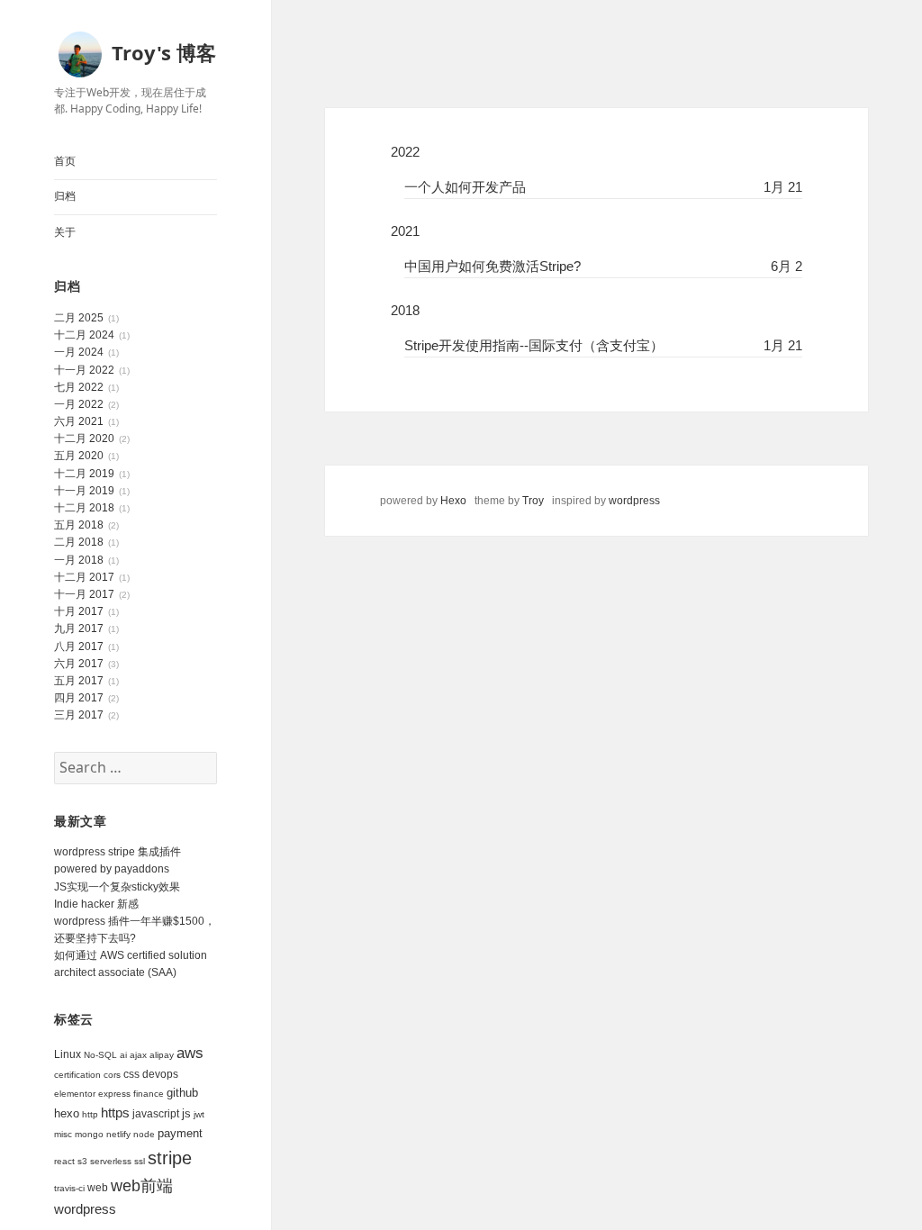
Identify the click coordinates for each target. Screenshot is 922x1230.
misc (63, 1134)
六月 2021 (79, 421)
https (115, 1112)
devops (160, 1074)
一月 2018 (79, 560)
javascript (155, 1113)
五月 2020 (79, 455)
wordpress (85, 1208)
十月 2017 (79, 611)
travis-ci (69, 1188)
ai (123, 1055)
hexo (66, 1113)
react (64, 1161)
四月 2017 (79, 698)
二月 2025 (79, 318)
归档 (65, 196)
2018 (405, 310)
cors (112, 1075)
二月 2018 (79, 542)
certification (77, 1075)
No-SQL (100, 1055)
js (186, 1113)
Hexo (453, 500)
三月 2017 (79, 715)
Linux (67, 1054)
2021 (405, 231)
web (97, 1187)
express (114, 1094)
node (144, 1134)
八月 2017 (79, 646)
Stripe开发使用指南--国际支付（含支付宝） (534, 345)
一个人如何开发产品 (465, 186)
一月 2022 (79, 404)
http (90, 1114)
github (182, 1092)
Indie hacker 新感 (96, 904)
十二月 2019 (84, 473)
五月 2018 (79, 525)
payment (180, 1133)
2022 (405, 151)
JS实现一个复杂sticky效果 (117, 887)
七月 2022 (79, 387)
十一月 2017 (84, 594)
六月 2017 (79, 663)
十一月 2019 (84, 490)
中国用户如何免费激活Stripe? (492, 266)
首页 (65, 161)
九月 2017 (79, 628)
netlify (118, 1134)
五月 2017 (79, 680)
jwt (199, 1114)
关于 (65, 232)
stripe (170, 1158)
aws (189, 1053)
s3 (82, 1161)
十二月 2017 (84, 577)
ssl (139, 1161)
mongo (89, 1134)
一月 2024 (79, 352)
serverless (110, 1161)
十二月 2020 (84, 438)
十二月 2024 (84, 335)
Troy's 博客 (164, 52)
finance (148, 1094)
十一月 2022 (84, 370)
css (131, 1074)
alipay (161, 1055)
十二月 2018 (84, 508)
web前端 (142, 1185)
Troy (533, 500)
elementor (74, 1094)
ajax (138, 1055)
